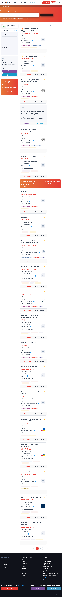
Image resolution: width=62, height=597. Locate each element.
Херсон (23, 570)
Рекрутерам (32, 2)
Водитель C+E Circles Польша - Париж (31, 523)
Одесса (23, 566)
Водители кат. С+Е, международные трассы (30, 242)
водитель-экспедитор (29, 366)
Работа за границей (47, 559)
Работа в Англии (47, 568)
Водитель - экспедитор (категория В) (29, 445)
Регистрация (46, 2)
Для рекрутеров (48, 577)
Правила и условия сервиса (49, 575)
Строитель (26, 18)
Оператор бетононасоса (29, 156)
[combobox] (30, 15)
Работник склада (8, 18)
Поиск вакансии (46, 14)
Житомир (24, 573)
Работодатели (24, 2)
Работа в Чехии (46, 564)
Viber (11, 71)
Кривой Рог (24, 564)
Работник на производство (17, 18)
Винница (24, 571)
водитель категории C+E (30, 266)
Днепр (23, 561)
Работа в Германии (47, 566)
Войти (53, 2)
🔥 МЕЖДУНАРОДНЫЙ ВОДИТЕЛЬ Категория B (29, 30)
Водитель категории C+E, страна (30, 392)
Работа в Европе (47, 561)
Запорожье (24, 563)
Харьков (24, 559)
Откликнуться (27, 50)
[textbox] (30, 15)
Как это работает (47, 571)
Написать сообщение (40, 50)
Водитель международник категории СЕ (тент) (31, 420)
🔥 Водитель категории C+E (31, 56)
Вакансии (16, 2)
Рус (59, 2)
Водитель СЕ (26, 192)
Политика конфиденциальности (50, 573)
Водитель (24, 217)
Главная (2, 6)
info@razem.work (21, 585)
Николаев (24, 568)
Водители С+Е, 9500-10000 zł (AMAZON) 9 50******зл (31, 81)
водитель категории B (29, 292)
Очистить (16, 30)
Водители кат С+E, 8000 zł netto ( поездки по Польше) (31, 130)
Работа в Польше (47, 563)
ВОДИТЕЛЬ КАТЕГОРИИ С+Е (31, 497)
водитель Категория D (29, 343)
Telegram (11, 74)
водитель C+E (26, 472)
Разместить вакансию (50, 579)
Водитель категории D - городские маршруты (30, 316)
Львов (23, 575)
